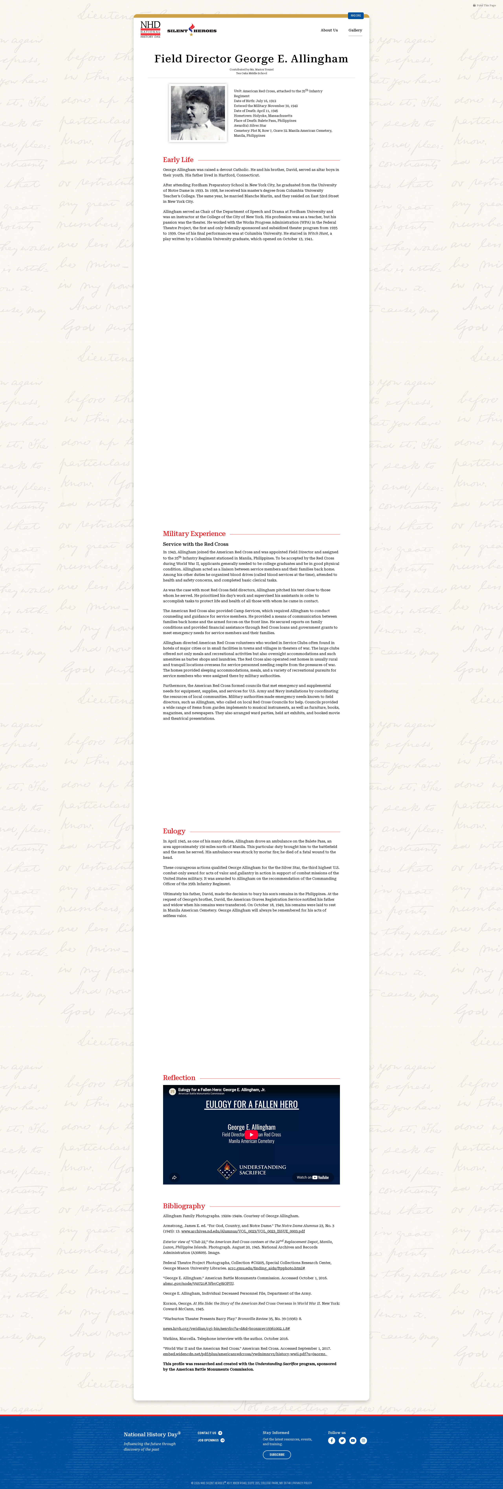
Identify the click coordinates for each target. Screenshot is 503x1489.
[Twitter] (342, 1440)
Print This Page (486, 5)
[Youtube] (352, 1440)
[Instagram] (363, 1440)
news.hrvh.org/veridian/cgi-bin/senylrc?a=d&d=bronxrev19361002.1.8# (226, 1329)
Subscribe (277, 1455)
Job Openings (208, 1440)
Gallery (355, 30)
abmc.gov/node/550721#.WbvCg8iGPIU (198, 1283)
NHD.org (356, 15)
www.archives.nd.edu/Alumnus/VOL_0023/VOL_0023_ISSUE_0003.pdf (243, 1231)
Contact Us (207, 1433)
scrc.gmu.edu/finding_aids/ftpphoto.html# (266, 1268)
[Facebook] (331, 1440)
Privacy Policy (302, 1483)
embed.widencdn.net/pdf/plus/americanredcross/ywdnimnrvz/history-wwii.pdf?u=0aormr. (245, 1354)
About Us (329, 30)
